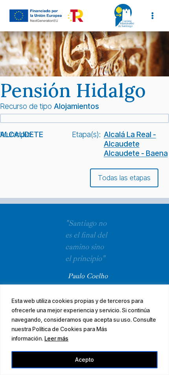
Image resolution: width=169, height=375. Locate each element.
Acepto (84, 359)
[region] (84, 329)
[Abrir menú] (152, 15)
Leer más (56, 338)
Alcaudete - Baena (136, 153)
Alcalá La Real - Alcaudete (130, 139)
